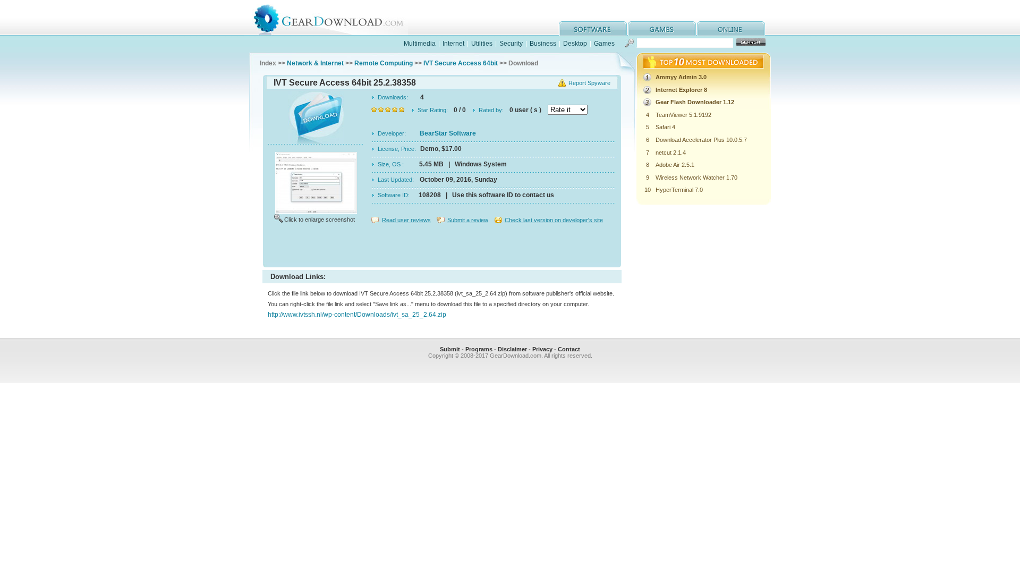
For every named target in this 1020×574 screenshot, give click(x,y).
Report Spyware (589, 83)
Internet (453, 43)
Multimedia (420, 43)
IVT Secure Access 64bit (460, 63)
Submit (450, 349)
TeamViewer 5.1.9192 (683, 115)
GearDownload (336, 18)
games (662, 28)
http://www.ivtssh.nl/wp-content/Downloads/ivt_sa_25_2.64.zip (357, 314)
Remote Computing (383, 63)
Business (543, 43)
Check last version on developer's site (554, 220)
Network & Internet (315, 63)
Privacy (542, 349)
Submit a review (467, 220)
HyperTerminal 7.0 (679, 190)
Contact (569, 349)
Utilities (481, 43)
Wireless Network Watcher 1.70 (696, 177)
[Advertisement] (442, 247)
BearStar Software (448, 133)
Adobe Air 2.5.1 (675, 165)
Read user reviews (406, 220)
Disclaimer (512, 349)
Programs (478, 349)
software (593, 28)
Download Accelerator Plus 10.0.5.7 (701, 140)
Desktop (575, 43)
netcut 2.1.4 (671, 152)
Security (511, 43)
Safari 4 (665, 127)
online (731, 28)
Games (604, 43)
